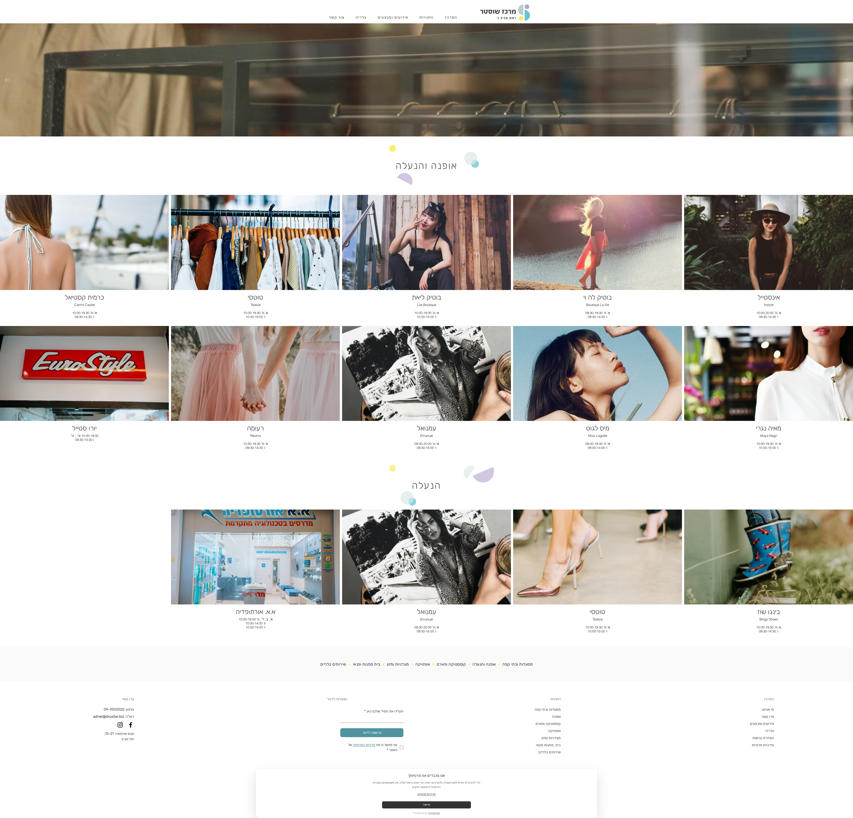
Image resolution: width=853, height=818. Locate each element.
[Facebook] (130, 724)
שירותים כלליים (333, 664)
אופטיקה (554, 731)
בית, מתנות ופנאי (548, 745)
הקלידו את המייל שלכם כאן (383, 711)
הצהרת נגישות (763, 738)
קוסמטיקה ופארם (451, 664)
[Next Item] (7, 80)
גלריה (769, 731)
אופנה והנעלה (484, 664)
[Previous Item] (845, 80)
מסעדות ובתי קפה (517, 664)
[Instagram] (120, 724)
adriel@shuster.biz (108, 716)
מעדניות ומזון (397, 664)
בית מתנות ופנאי (366, 664)
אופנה (556, 716)
